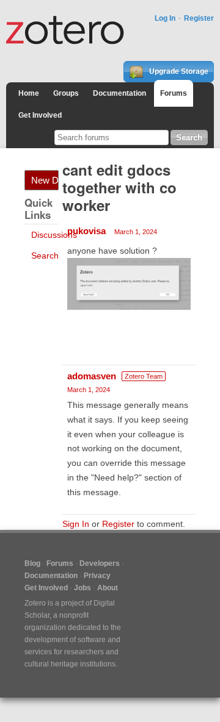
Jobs (82, 588)
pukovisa (86, 231)
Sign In (75, 524)
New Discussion (45, 180)
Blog (32, 563)
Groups (66, 93)
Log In (165, 18)
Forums (173, 93)
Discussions (54, 235)
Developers (99, 563)
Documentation (119, 93)
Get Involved (40, 115)
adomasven (91, 376)
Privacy (97, 575)
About (107, 588)
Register (199, 18)
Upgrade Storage (177, 71)
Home (28, 93)
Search (45, 255)
